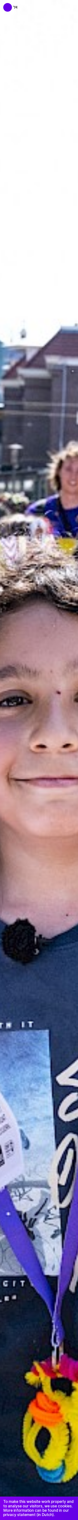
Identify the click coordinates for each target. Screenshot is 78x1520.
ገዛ (15, 7)
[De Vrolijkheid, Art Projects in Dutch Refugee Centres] (5, 5)
